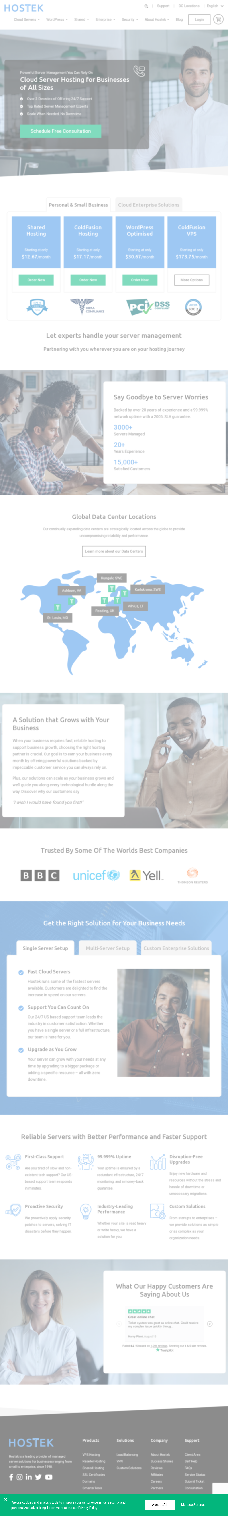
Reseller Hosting (94, 1461)
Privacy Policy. (88, 1508)
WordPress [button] (55, 19)
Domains (89, 1481)
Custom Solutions (129, 1468)
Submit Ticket (194, 1481)
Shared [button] (80, 19)
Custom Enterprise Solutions (176, 948)
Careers (156, 1481)
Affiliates (157, 1474)
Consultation (194, 1488)
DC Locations (189, 6)
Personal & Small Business (78, 205)
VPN (120, 1461)
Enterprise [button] (104, 19)
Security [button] (128, 19)
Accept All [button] (159, 1504)
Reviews (157, 1468)
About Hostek (160, 1454)
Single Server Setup (45, 948)
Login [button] (199, 19)
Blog (179, 19)
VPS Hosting (91, 1454)
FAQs (188, 1468)
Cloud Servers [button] (25, 19)
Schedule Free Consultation (61, 131)
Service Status (195, 1474)
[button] (36, 280)
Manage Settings (193, 1504)
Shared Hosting (93, 1468)
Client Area (192, 1454)
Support (163, 6)
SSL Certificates (94, 1474)
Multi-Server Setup (108, 948)
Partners (157, 1488)
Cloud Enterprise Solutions (148, 205)
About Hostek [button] (155, 19)
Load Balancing (127, 1454)
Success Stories (162, 1461)
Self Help (191, 1461)
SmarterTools (92, 1488)
